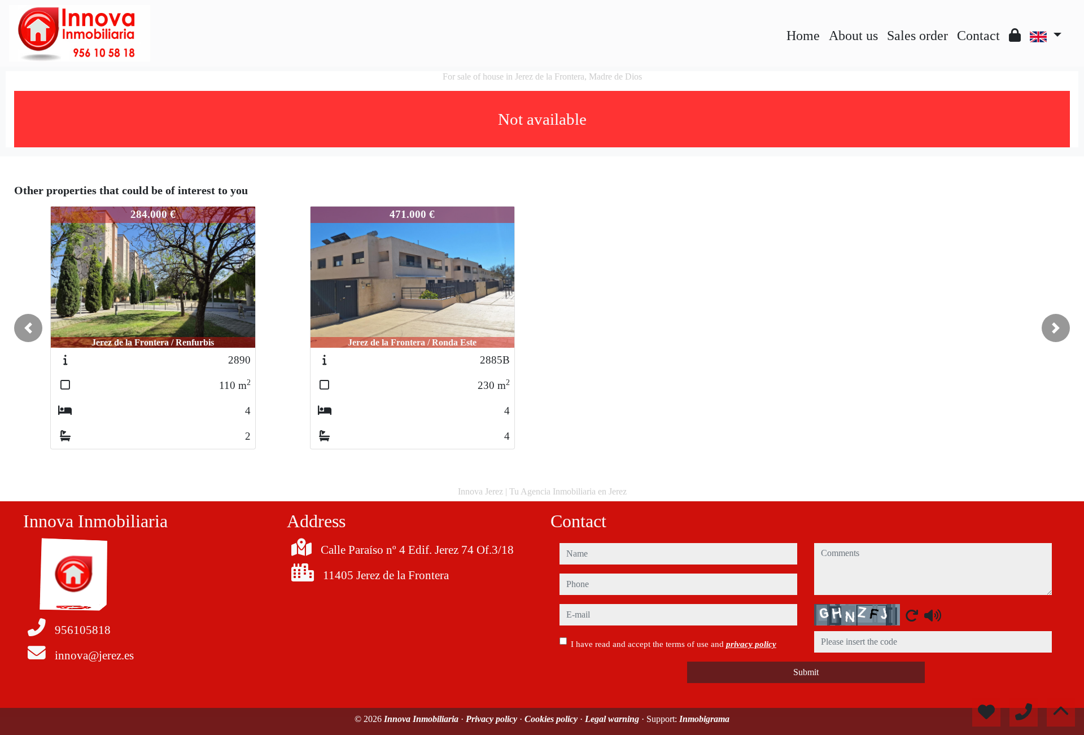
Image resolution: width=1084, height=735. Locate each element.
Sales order (917, 35)
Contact (978, 35)
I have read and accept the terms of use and (673, 644)
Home (803, 35)
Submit (806, 672)
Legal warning (613, 719)
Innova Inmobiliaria (422, 719)
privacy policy (751, 644)
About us (853, 35)
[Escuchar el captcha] (933, 615)
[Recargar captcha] (911, 615)
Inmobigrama (704, 719)
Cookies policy (552, 719)
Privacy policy (492, 719)
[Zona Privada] (1014, 35)
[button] (28, 328)
